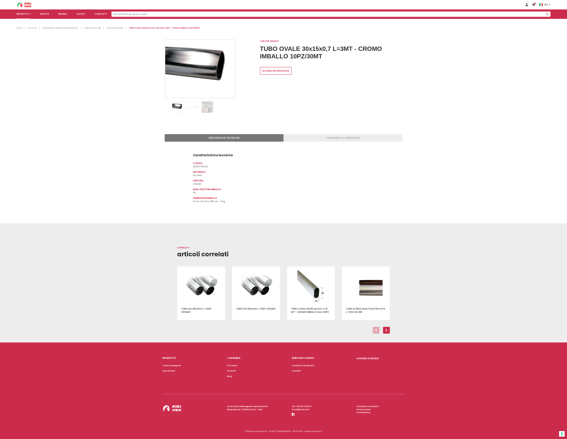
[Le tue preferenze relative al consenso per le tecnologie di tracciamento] (562, 434)
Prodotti (22, 14)
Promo (62, 14)
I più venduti (168, 370)
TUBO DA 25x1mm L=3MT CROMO (256, 308)
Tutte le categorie (171, 365)
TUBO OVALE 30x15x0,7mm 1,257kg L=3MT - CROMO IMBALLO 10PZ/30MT (164, 28)
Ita (546, 4)
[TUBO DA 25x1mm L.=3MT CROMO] (201, 285)
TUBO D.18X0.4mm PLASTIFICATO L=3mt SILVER (365, 310)
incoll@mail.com (300, 409)
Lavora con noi (367, 358)
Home (20, 28)
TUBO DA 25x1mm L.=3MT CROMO (196, 310)
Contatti (101, 14)
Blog (229, 376)
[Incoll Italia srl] (24, 5)
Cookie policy (363, 412)
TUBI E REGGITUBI (92, 28)
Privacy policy (363, 409)
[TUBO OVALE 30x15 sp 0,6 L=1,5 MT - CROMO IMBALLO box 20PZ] (311, 285)
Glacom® (317, 431)
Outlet (80, 14)
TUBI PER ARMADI (114, 28)
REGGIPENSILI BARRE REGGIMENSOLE (60, 28)
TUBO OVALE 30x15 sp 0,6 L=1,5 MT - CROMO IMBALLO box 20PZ (310, 310)
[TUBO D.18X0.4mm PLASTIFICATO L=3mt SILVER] (366, 285)
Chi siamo (232, 365)
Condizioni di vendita (303, 365)
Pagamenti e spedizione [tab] (343, 138)
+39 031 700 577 (304, 406)
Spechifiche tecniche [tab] (224, 138)
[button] (386, 330)
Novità (44, 14)
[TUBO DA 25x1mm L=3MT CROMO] (256, 285)
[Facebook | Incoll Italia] (293, 417)
